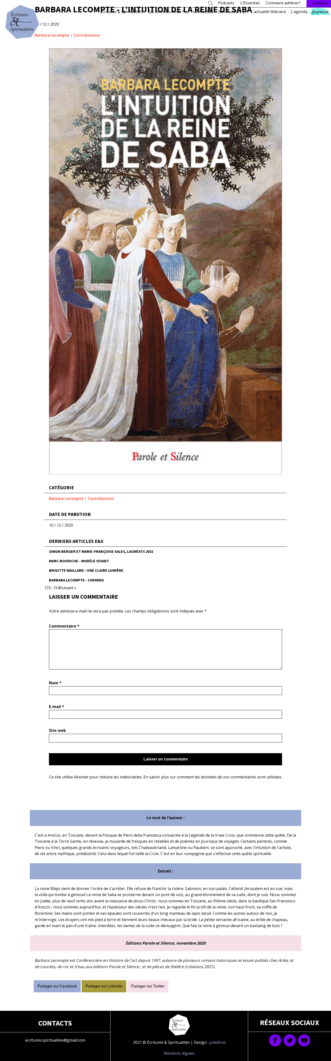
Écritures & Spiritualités (121, 11)
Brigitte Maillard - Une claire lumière (86, 570)
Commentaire (64, 626)
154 (56, 587)
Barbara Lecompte (52, 35)
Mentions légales (179, 1053)
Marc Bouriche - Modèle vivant (79, 560)
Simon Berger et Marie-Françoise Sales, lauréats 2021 (101, 551)
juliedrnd (217, 1042)
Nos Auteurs (229, 11)
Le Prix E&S (203, 11)
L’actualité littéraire (268, 11)
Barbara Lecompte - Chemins (76, 580)
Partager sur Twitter (148, 986)
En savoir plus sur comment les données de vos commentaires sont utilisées (212, 777)
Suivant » (68, 587)
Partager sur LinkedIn (104, 986)
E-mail (56, 706)
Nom (55, 683)
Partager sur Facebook (57, 986)
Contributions (86, 35)
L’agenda (299, 11)
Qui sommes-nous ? (166, 11)
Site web (57, 730)
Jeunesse (320, 11)
